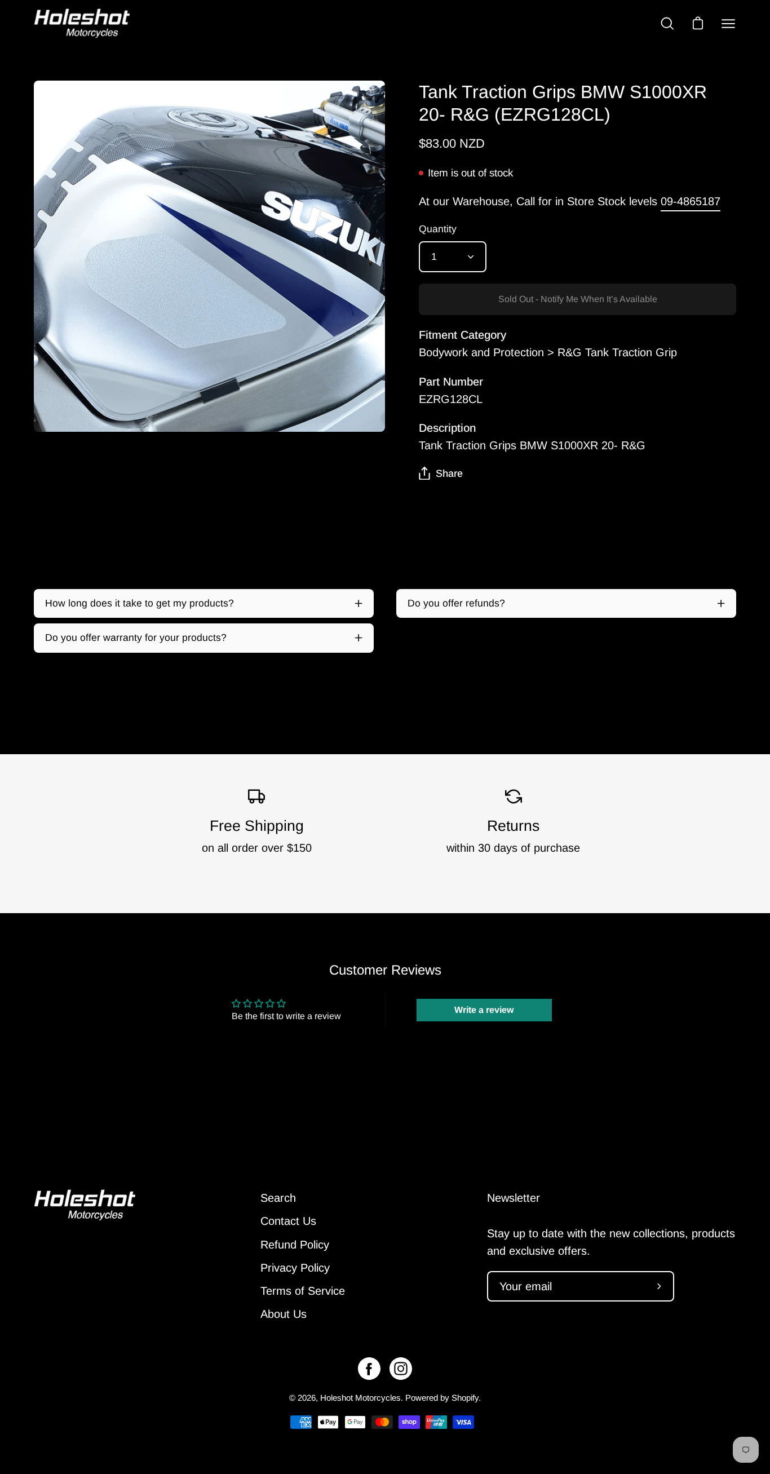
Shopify (465, 1397)
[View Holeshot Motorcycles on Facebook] (369, 1368)
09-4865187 (690, 201)
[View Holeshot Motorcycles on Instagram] (401, 1368)
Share (449, 473)
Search (278, 1198)
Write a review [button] (484, 1010)
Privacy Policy (295, 1267)
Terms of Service (302, 1291)
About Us (283, 1314)
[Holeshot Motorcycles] (82, 23)
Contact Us (288, 1221)
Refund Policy (294, 1244)
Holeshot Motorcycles (360, 1397)
